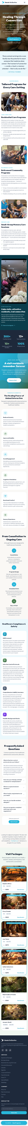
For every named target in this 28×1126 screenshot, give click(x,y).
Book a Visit (14, 380)
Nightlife (3, 1070)
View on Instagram (8, 325)
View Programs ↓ (14, 39)
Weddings (3, 1082)
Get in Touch (14, 821)
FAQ (2, 1097)
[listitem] (2, 1050)
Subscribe (14, 1112)
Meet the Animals (5, 1092)
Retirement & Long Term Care (8, 1062)
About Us (3, 1089)
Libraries (3, 1067)
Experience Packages (6, 1057)
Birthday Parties (5, 1060)
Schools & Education (6, 1065)
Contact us (14, 841)
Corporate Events (5, 1072)
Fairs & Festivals (5, 1075)
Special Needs (4, 1080)
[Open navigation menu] (24, 2)
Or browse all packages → (15, 42)
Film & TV (3, 1077)
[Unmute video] (24, 261)
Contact (3, 1094)
